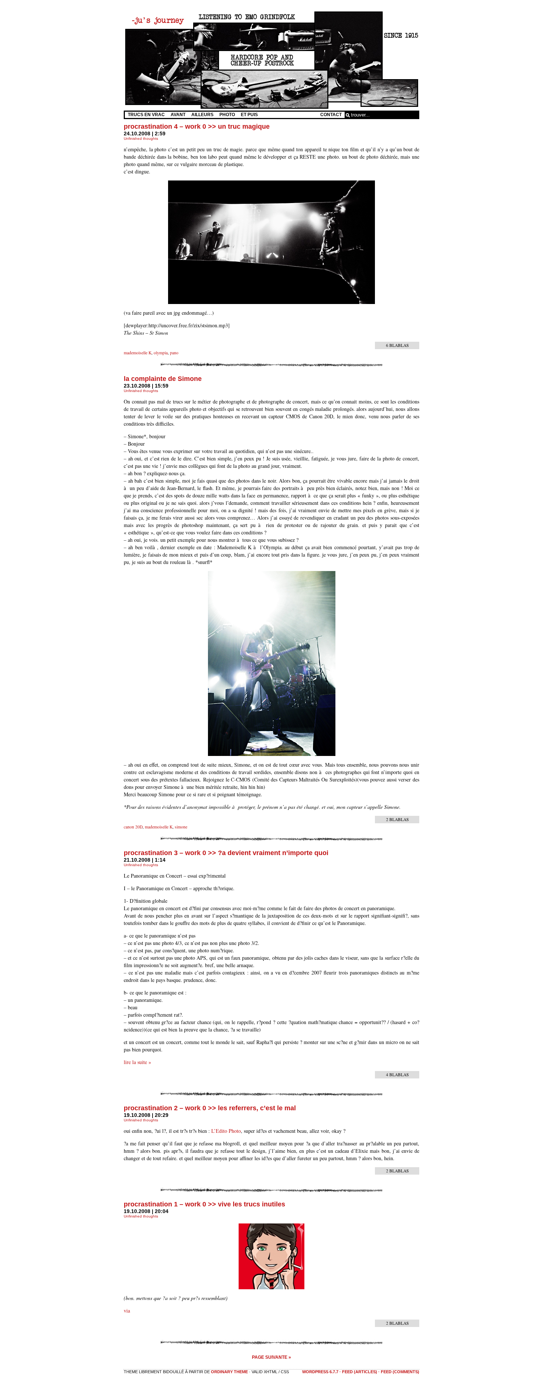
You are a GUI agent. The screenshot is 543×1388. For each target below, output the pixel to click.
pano (174, 352)
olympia (161, 352)
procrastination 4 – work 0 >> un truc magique (197, 126)
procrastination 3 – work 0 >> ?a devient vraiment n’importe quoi (226, 853)
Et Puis (249, 114)
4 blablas (397, 1074)
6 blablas (397, 345)
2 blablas (397, 819)
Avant (178, 114)
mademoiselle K (137, 352)
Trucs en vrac (146, 114)
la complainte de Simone (163, 378)
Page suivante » (271, 1357)
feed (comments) (400, 1372)
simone (181, 827)
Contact (331, 114)
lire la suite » (137, 1062)
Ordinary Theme (229, 1372)
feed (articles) (359, 1372)
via (127, 1310)
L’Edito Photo (226, 1130)
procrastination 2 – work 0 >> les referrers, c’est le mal (210, 1108)
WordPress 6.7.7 (320, 1372)
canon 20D (133, 827)
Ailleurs (202, 114)
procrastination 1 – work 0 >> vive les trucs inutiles (204, 1204)
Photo (227, 114)
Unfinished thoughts (141, 138)
